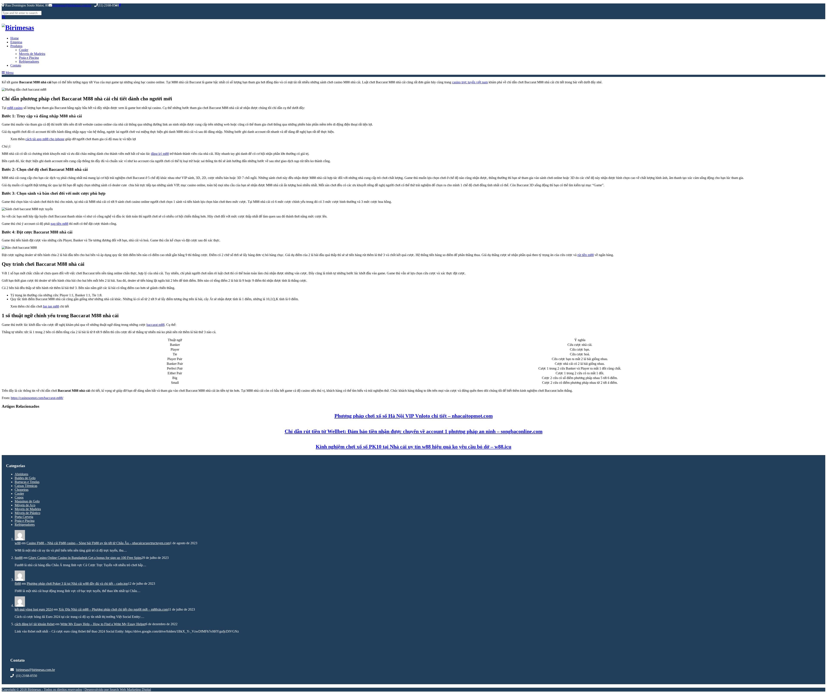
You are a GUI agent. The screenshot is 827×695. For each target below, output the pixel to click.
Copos (19, 497)
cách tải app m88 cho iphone (44, 139)
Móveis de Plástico (27, 513)
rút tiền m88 (585, 255)
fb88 (18, 583)
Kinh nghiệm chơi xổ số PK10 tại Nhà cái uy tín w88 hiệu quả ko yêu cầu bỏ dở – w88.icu (413, 446)
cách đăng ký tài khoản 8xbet (34, 624)
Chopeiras (21, 489)
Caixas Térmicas (26, 486)
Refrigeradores (29, 61)
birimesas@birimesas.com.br (71, 5)
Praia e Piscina (29, 57)
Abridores (21, 474)
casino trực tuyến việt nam (470, 82)
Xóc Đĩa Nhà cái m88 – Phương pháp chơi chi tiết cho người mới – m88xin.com (113, 609)
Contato (15, 65)
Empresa (16, 42)
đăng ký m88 (160, 153)
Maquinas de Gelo (27, 501)
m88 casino (15, 108)
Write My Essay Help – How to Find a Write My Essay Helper (103, 624)
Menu (9, 73)
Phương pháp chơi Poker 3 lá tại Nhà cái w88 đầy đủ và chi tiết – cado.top (77, 583)
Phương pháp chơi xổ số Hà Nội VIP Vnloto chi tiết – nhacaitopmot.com (413, 416)
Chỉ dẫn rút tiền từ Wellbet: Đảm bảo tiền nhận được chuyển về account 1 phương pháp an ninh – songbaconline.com (414, 431)
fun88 (19, 558)
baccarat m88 (155, 325)
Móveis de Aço (25, 505)
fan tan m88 (51, 306)
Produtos (16, 46)
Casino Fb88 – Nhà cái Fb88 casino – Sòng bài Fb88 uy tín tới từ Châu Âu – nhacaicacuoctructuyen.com (98, 543)
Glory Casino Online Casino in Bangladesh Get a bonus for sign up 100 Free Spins (84, 558)
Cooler (23, 50)
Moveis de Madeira (32, 54)
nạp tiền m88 (59, 223)
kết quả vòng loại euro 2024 (34, 609)
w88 (18, 543)
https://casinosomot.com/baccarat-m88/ (37, 398)
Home (14, 38)
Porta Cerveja (24, 517)
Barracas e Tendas (27, 482)
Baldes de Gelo (25, 478)
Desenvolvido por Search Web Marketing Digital (117, 689)
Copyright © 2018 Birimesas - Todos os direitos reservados (42, 689)
